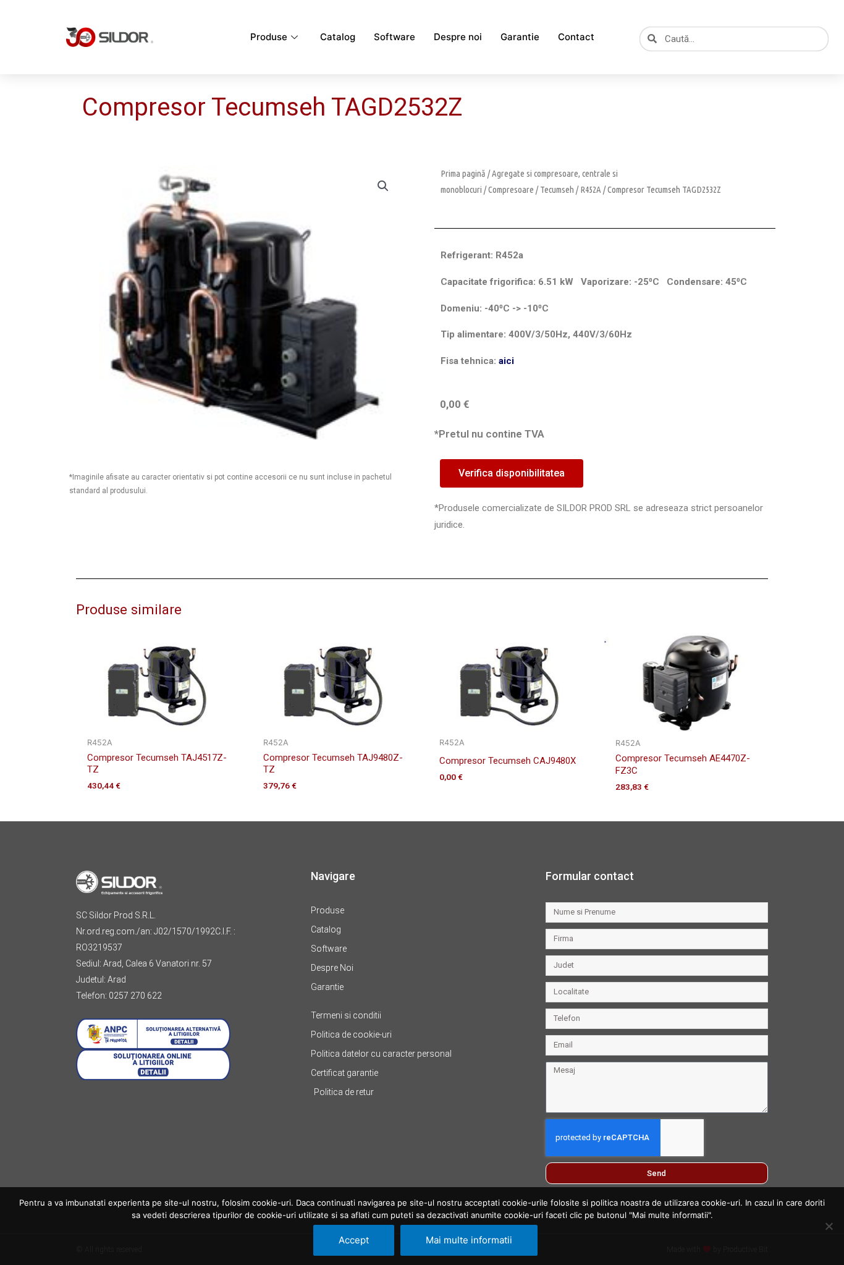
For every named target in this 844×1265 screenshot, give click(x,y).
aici (506, 360)
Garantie (519, 37)
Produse (268, 37)
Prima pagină (463, 173)
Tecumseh (557, 189)
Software (394, 37)
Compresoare (511, 189)
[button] (383, 186)
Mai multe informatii (469, 1240)
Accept (354, 1240)
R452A (590, 189)
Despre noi (458, 37)
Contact (576, 37)
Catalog (337, 37)
